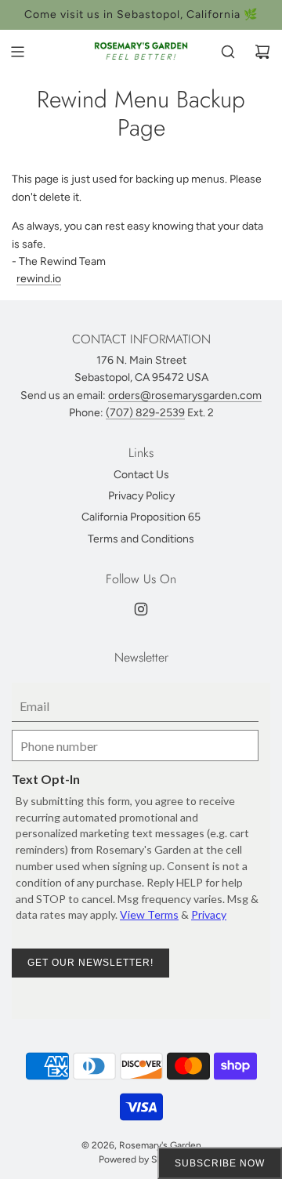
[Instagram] (141, 609)
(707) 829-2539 (145, 412)
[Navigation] (17, 51)
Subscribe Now (220, 1163)
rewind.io (38, 278)
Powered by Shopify (141, 1159)
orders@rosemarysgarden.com (185, 395)
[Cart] (262, 51)
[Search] (228, 51)
